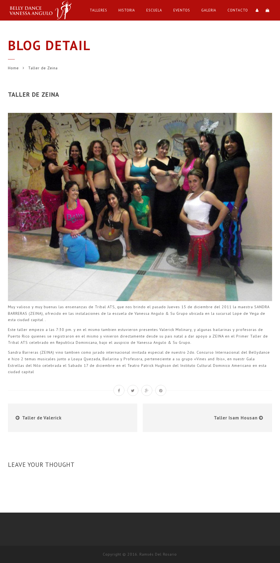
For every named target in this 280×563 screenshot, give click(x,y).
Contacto (238, 10)
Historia (126, 10)
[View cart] (267, 10)
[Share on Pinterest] (160, 390)
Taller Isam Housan (236, 418)
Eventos (181, 10)
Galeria (208, 10)
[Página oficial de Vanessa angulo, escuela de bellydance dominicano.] (42, 10)
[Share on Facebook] (118, 390)
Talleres (98, 10)
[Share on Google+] (146, 390)
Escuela (154, 10)
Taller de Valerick (42, 418)
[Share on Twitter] (132, 390)
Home (13, 67)
